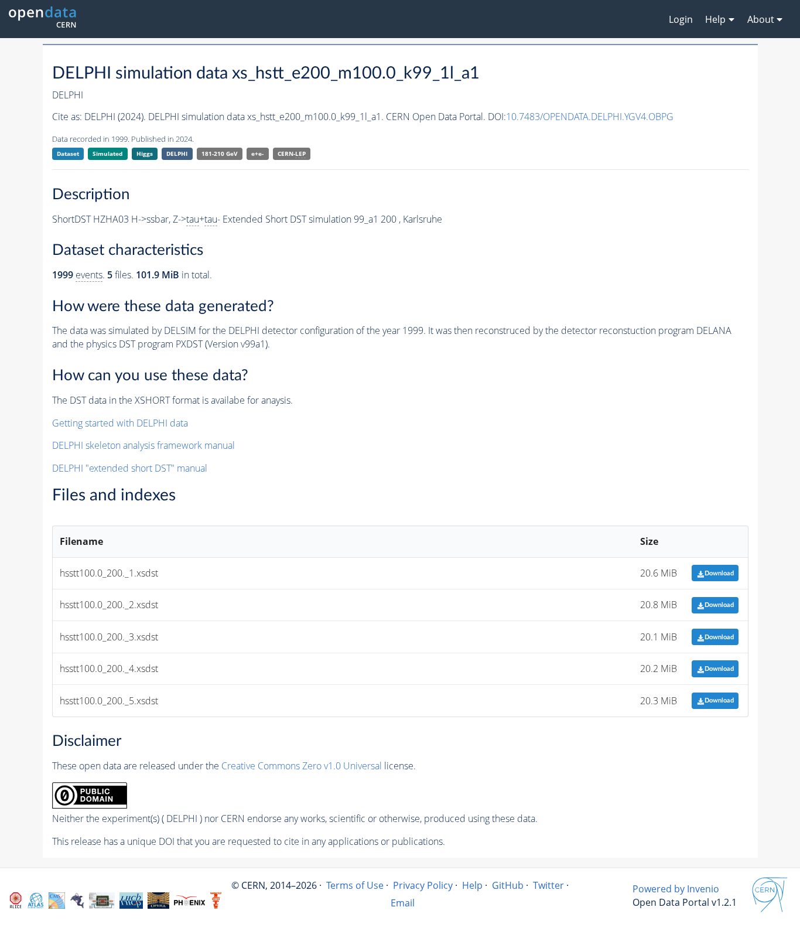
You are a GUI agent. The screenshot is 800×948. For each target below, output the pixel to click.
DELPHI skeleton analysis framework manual (143, 445)
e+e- (257, 153)
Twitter (548, 885)
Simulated (107, 153)
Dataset (68, 153)
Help (472, 885)
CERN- (292, 153)
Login (681, 19)
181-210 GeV (219, 153)
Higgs (144, 153)
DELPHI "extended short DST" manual (129, 468)
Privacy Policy (423, 885)
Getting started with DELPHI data (120, 423)
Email (403, 902)
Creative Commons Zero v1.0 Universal (301, 765)
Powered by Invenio (676, 888)
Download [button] (719, 573)
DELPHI (176, 153)
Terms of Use (355, 885)
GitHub (508, 885)
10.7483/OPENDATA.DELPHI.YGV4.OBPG (589, 116)
